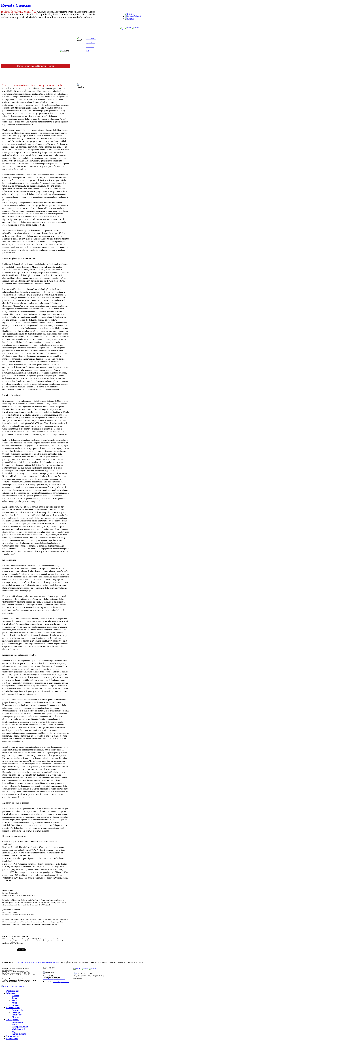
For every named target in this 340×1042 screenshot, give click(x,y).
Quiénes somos (13, 1007)
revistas (38, 962)
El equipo (16, 1012)
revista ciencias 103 (50, 962)
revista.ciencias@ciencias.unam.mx (54, 979)
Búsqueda (24, 962)
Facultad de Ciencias (17, 1016)
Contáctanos (12, 1038)
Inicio (16, 962)
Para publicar (12, 1036)
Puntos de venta (19, 1034)
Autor (31, 962)
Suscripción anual (20, 1027)
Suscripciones (12, 1019)
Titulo (14, 1000)
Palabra (15, 995)
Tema (14, 998)
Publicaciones (12, 991)
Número (15, 1005)
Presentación (17, 1010)
